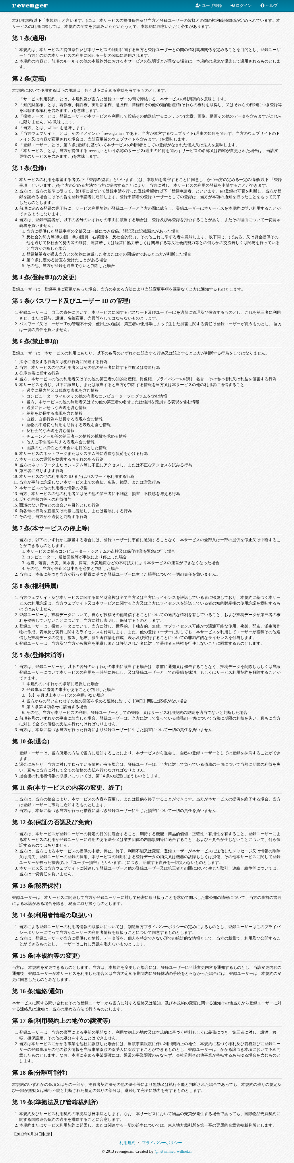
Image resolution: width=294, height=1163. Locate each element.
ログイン (243, 5)
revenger (30, 5)
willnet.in (184, 1151)
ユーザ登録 (211, 5)
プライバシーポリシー (162, 1143)
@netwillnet (165, 1151)
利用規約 (127, 1143)
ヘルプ (271, 5)
